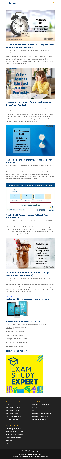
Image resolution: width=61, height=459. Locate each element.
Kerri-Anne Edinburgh (13, 108)
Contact (8, 443)
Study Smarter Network (13, 437)
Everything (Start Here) (13, 429)
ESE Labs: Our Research (13, 416)
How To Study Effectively (14, 324)
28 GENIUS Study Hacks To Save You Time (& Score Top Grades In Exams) (27, 274)
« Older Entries (11, 297)
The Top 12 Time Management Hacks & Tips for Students (29, 161)
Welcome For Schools (13, 410)
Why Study (9, 328)
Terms (30, 454)
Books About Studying (16, 346)
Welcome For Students (13, 407)
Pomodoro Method (12, 342)
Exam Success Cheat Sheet (40, 404)
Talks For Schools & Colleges (15, 431)
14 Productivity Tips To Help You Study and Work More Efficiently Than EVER (30, 46)
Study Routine (23, 339)
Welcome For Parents (13, 413)
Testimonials (10, 440)
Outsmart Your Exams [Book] (41, 416)
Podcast (34, 407)
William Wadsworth (12, 50)
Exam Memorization (12, 331)
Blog (33, 410)
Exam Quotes (19, 335)
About (8, 404)
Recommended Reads (39, 419)
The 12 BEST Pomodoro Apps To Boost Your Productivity (27, 216)
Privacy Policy (37, 454)
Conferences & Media (13, 419)
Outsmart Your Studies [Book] (41, 413)
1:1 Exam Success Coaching (14, 434)
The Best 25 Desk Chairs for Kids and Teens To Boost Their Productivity (28, 103)
